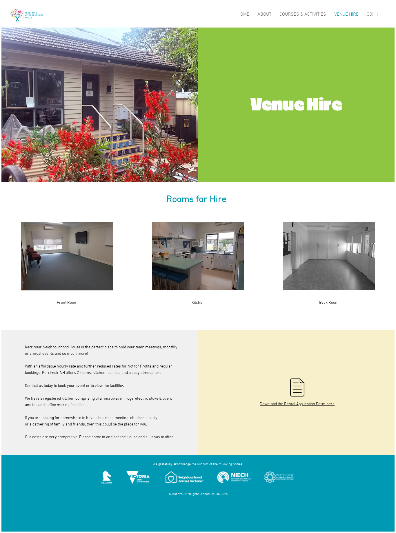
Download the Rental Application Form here (297, 404)
